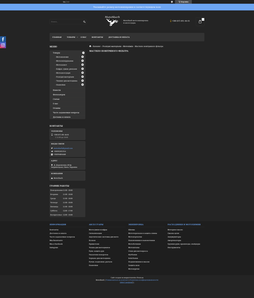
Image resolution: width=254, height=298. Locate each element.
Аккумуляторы (174, 237)
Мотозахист (61, 65)
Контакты (97, 37)
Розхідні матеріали (112, 46)
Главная (57, 37)
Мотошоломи (62, 57)
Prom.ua (140, 277)
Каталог (97, 46)
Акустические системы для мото (104, 237)
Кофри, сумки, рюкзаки (66, 69)
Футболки (132, 254)
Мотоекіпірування (64, 61)
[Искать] (84, 22)
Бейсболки (133, 258)
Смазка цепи (173, 233)
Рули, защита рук (96, 251)
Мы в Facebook (56, 244)
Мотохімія (128, 46)
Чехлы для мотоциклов (99, 247)
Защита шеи (133, 265)
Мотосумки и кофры (98, 229)
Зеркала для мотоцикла (99, 258)
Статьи (56, 99)
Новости (57, 90)
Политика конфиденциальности (144, 280)
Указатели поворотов (98, 254)
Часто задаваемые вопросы (66, 112)
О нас (83, 37)
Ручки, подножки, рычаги (100, 262)
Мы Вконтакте (56, 240)
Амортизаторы (174, 240)
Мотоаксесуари (63, 73)
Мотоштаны (133, 247)
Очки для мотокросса (138, 251)
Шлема (131, 229)
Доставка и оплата (119, 37)
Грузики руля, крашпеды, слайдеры (184, 244)
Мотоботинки (134, 244)
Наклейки (60, 85)
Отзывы (56, 108)
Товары (71, 37)
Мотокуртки (133, 269)
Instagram (54, 247)
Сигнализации (95, 233)
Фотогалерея (59, 94)
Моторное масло (175, 229)
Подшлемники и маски (138, 262)
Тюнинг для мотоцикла (66, 81)
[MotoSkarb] (112, 22)
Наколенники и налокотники (141, 240)
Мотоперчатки (135, 237)
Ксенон (92, 240)
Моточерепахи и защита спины (142, 233)
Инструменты (174, 247)
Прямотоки (94, 244)
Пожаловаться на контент (117, 280)
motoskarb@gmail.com (63, 148)
